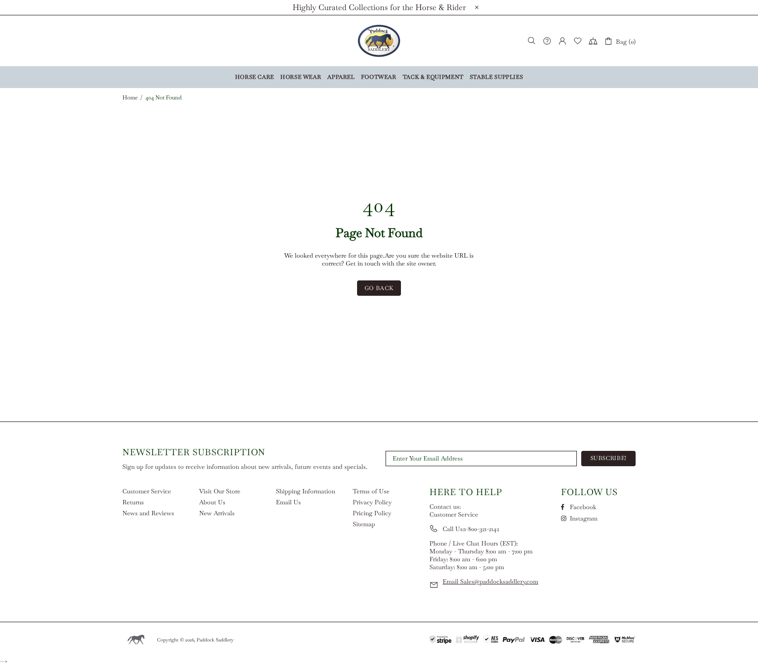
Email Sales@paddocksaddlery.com (490, 581)
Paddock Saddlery (379, 41)
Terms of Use (371, 491)
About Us (212, 502)
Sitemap (364, 524)
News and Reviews (148, 513)
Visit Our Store (219, 491)
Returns (133, 502)
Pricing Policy (372, 513)
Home (130, 98)
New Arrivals (217, 513)
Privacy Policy (372, 502)
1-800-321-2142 (481, 529)
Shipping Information (305, 491)
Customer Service (146, 491)
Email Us (288, 502)
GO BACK (379, 288)
